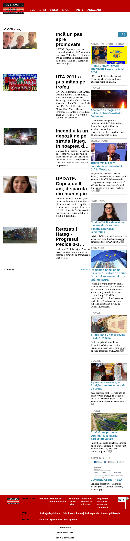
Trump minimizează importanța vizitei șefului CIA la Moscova (106, 166)
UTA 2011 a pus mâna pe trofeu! (70, 82)
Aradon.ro (28, 498)
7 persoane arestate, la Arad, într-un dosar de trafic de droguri (108, 385)
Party (79, 9)
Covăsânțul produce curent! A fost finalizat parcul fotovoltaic (104, 435)
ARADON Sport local (108, 44)
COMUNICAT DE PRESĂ (106, 479)
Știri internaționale (73, 513)
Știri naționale (91, 513)
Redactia (43, 498)
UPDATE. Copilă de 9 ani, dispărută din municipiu (71, 186)
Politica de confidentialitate (58, 500)
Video (54, 9)
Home (31, 9)
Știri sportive (70, 519)
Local (96, 88)
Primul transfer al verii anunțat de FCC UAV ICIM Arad (107, 68)
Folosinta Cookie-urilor (74, 501)
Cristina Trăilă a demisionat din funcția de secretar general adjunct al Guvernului (108, 227)
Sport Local (56, 519)
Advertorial (102, 458)
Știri (24, 513)
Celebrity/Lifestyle (110, 513)
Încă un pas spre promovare (69, 39)
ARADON (8, 29)
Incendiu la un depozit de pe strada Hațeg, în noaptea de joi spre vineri (72, 138)
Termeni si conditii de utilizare (86, 501)
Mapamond (99, 141)
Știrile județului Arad (50, 513)
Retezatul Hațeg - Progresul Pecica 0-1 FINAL (68, 237)
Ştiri (42, 9)
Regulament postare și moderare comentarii (103, 503)
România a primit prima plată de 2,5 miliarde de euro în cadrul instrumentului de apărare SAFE (109, 274)
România (98, 200)
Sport (66, 9)
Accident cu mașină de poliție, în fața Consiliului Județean (106, 113)
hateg (18, 29)
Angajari (94, 9)
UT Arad (43, 519)
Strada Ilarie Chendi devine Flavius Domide (108, 336)
